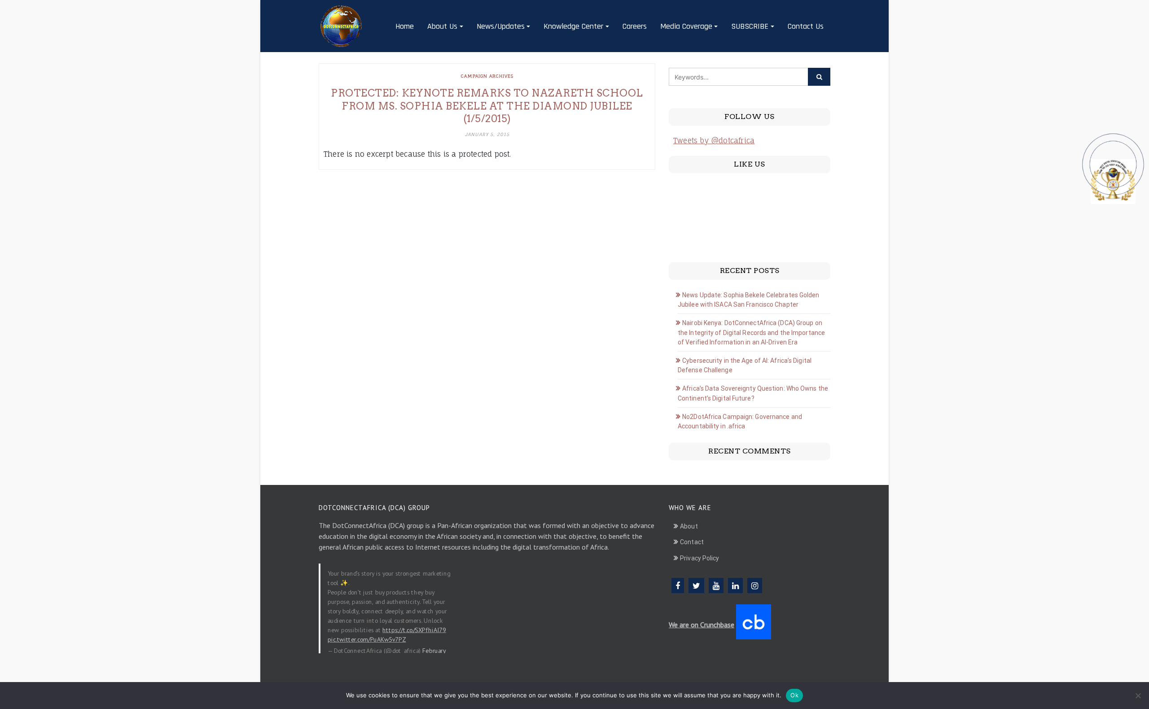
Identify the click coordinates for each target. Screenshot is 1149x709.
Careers (635, 26)
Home (404, 26)
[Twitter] (696, 585)
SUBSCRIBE (749, 26)
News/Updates (501, 26)
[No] (1137, 695)
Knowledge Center (573, 26)
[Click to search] (819, 77)
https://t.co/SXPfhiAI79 (414, 629)
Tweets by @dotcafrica (713, 140)
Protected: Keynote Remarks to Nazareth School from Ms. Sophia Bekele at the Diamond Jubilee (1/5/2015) (487, 105)
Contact (692, 542)
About (689, 526)
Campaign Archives (487, 76)
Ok (794, 695)
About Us (442, 26)
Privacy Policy (699, 558)
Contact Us (806, 26)
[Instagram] (754, 585)
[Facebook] (677, 585)
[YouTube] (716, 585)
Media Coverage (686, 26)
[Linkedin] (735, 585)
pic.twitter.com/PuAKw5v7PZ (367, 639)
